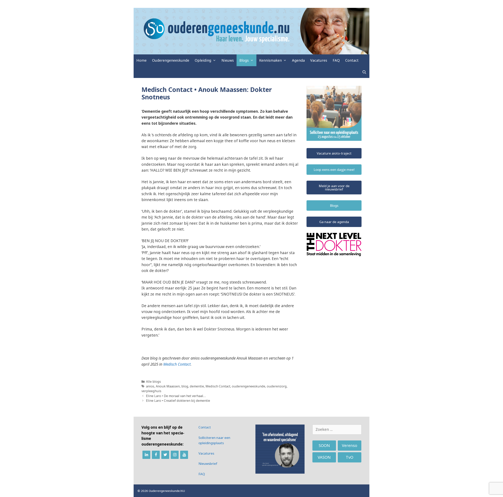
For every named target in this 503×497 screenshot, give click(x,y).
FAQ (336, 60)
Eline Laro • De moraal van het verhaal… (176, 396)
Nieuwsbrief (207, 463)
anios (150, 386)
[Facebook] (156, 455)
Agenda (298, 60)
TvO (349, 457)
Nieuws (227, 60)
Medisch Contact (177, 364)
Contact (352, 60)
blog (184, 386)
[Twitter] (165, 455)
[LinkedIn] (146, 455)
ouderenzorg (277, 386)
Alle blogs (153, 381)
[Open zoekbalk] (364, 72)
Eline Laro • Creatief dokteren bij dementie (178, 400)
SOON (324, 445)
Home (141, 60)
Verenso (349, 445)
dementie (197, 386)
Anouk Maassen (168, 386)
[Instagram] (175, 455)
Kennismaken (270, 60)
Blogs (244, 60)
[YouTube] (184, 455)
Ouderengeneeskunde (170, 60)
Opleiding (203, 60)
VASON (324, 457)
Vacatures (318, 60)
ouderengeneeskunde (248, 386)
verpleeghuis (151, 391)
